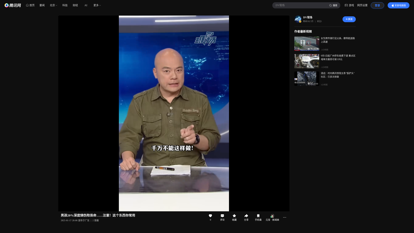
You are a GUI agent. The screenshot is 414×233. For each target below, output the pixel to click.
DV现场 (307, 17)
